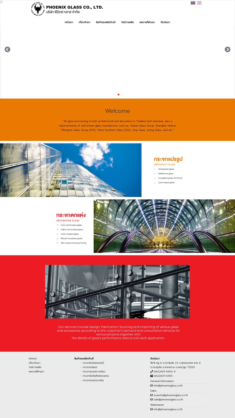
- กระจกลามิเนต (89, 367)
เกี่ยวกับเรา (84, 22)
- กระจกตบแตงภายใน (92, 380)
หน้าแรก (69, 22)
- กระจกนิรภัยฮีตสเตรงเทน (95, 376)
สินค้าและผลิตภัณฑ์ (105, 22)
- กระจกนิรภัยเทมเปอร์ (92, 363)
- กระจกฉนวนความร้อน (93, 371)
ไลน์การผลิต (127, 22)
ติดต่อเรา (165, 22)
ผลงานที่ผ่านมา (147, 22)
